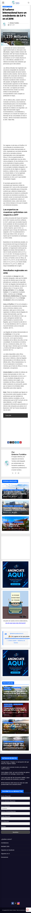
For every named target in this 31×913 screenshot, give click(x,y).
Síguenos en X (5, 853)
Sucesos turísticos (18, 506)
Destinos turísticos (8, 522)
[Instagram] (18, 473)
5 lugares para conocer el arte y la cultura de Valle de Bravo (15, 710)
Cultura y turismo (8, 704)
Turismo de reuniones (18, 741)
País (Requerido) (5, 821)
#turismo (7, 638)
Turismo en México (8, 706)
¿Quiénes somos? (6, 839)
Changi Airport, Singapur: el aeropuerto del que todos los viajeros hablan (15, 693)
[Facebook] (15, 473)
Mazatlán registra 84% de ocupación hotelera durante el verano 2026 (15, 510)
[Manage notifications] (27, 910)
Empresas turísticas (16, 687)
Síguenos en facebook (7, 850)
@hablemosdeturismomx (16, 633)
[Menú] (3, 2)
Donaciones (4, 857)
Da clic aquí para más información (15, 623)
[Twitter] (13, 473)
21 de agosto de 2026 (11, 695)
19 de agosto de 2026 (11, 748)
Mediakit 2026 (5, 846)
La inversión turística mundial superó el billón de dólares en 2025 (15, 494)
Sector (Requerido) (5, 806)
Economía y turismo (7, 6)
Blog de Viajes (7, 687)
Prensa (15, 496)
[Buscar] (28, 2)
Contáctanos (5, 843)
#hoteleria (13, 638)
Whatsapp (3, 826)
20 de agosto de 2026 (11, 729)
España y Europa (7, 689)
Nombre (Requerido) (6, 796)
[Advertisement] (15, 133)
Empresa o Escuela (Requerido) (8, 811)
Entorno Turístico (14, 23)
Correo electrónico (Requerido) (8, 801)
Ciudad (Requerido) (5, 816)
